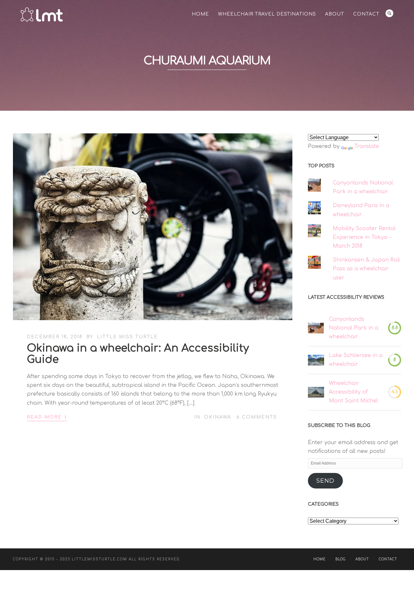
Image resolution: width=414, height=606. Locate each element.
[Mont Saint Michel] (316, 392)
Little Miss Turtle (127, 336)
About (334, 14)
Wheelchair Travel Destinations (267, 14)
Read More (47, 416)
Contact (366, 14)
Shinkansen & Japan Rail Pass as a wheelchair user (366, 268)
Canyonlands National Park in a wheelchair (353, 328)
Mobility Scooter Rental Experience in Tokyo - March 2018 (364, 237)
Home (200, 14)
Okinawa (217, 417)
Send (325, 480)
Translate (366, 146)
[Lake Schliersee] (316, 360)
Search (389, 13)
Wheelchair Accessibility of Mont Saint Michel (353, 392)
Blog (340, 559)
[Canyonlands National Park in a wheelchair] (316, 328)
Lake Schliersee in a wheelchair (356, 360)
